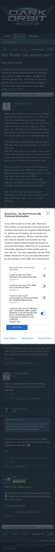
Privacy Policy (44, 338)
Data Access (27, 338)
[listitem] (27, 268)
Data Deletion (10, 338)
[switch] (43, 275)
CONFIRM (17, 327)
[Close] (49, 214)
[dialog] (27, 276)
